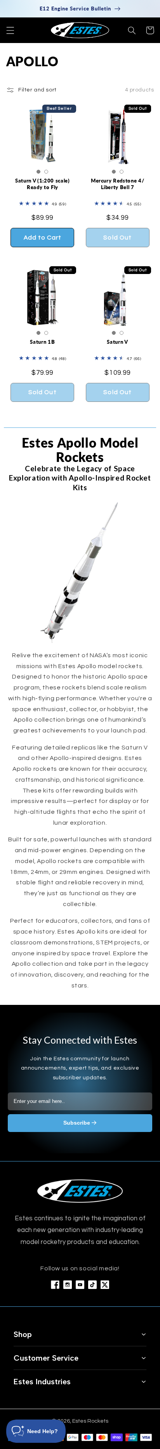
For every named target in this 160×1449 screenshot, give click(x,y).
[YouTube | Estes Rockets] (80, 1284)
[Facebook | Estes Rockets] (55, 1284)
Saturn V (117, 342)
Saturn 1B (42, 342)
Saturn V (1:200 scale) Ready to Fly (42, 183)
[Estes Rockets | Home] (80, 1191)
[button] (10, 30)
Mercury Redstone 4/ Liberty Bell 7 (117, 183)
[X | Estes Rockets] (105, 1284)
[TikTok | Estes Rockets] (92, 1284)
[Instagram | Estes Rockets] (67, 1284)
